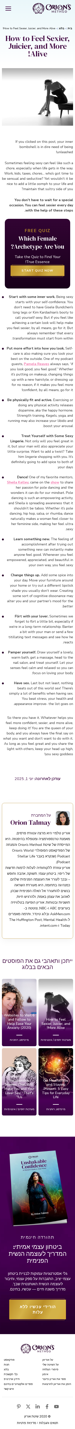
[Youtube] (56, 1406)
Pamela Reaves (36, 364)
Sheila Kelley (18, 482)
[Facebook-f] (47, 1406)
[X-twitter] (28, 1406)
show (55, 482)
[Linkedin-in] (37, 1406)
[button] (8, 8)
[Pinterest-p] (18, 1406)
